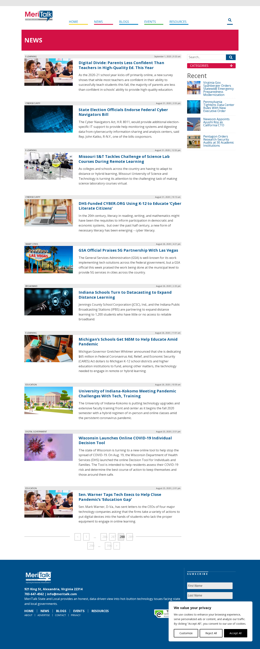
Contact (60, 615)
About (28, 615)
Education (31, 384)
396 (109, 546)
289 (130, 537)
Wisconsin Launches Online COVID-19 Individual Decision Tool (125, 440)
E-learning (31, 56)
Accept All (236, 633)
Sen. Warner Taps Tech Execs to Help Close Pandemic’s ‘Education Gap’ (120, 497)
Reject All (211, 633)
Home (73, 22)
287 (113, 537)
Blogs (124, 22)
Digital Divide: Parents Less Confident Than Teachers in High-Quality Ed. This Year (121, 65)
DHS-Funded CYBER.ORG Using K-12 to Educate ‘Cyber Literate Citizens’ (130, 206)
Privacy (76, 615)
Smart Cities (31, 244)
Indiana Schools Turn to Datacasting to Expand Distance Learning (125, 295)
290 (91, 546)
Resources (178, 22)
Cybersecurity (32, 103)
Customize (186, 633)
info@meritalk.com (62, 594)
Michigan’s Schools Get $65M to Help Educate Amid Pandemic (128, 342)
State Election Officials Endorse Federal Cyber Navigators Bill (123, 112)
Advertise (43, 615)
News (98, 22)
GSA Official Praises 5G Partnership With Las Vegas (128, 250)
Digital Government (36, 431)
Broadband (31, 286)
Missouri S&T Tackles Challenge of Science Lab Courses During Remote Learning (124, 159)
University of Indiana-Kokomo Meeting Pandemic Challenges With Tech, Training (127, 393)
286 (104, 537)
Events (150, 22)
